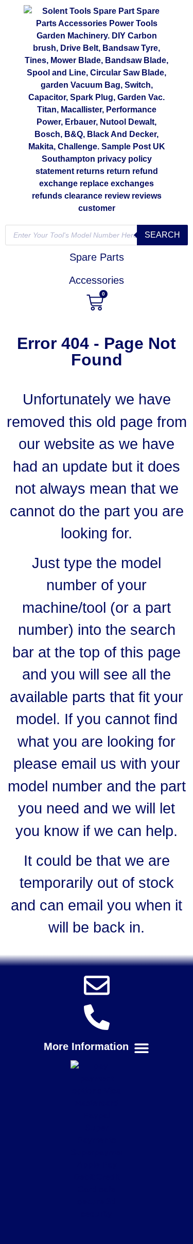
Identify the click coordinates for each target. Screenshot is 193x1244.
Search (162, 234)
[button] (96, 1047)
